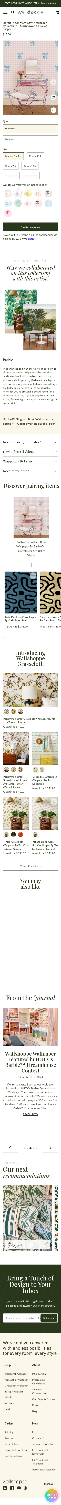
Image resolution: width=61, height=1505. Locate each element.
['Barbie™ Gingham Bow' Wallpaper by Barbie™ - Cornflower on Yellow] (28, 193)
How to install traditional (40, 1461)
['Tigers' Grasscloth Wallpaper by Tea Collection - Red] (20, 834)
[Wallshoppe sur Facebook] (12, 1489)
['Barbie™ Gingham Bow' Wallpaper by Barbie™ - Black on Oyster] (48, 193)
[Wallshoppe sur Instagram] (5, 1489)
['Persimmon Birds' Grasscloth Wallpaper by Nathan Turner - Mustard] (30, 690)
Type (5, 121)
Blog (34, 1411)
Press (35, 1405)
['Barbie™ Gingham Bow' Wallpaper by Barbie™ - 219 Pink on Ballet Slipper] (8, 213)
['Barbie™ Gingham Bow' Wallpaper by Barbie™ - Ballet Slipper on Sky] (48, 203)
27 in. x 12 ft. (11, 175)
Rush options (12, 1444)
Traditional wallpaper (16, 1374)
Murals (8, 1397)
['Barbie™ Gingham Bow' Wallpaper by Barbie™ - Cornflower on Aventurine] (18, 203)
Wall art (9, 1403)
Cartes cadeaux (13, 1456)
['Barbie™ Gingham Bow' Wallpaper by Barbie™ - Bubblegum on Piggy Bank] (28, 203)
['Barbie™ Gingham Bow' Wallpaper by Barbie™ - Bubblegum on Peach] (38, 193)
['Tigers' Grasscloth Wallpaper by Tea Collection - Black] (13, 834)
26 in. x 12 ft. (30, 165)
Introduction (39, 1374)
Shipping (9, 1432)
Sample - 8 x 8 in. (13, 156)
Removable (10, 128)
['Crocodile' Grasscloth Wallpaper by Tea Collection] (45, 748)
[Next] (50, 1148)
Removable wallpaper (16, 1380)
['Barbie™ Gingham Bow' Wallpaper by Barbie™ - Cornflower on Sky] (8, 203)
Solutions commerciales (39, 1391)
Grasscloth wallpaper (16, 1385)
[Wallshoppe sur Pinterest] (25, 1488)
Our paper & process (43, 1399)
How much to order (16, 1450)
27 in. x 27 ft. (31, 175)
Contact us (38, 1438)
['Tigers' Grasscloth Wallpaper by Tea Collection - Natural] (16, 813)
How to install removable (40, 1452)
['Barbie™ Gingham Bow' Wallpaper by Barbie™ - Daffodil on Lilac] (8, 193)
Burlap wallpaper (14, 1391)
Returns (9, 1438)
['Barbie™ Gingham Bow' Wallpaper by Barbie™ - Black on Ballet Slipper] (38, 203)
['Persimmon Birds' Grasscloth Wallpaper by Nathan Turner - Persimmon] (13, 711)
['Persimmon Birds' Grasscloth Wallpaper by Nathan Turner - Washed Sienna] (20, 711)
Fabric (8, 1409)
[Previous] (10, 1148)
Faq (34, 1432)
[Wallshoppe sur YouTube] (19, 1489)
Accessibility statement (44, 1469)
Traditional (10, 139)
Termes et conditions (43, 1444)
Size (5, 149)
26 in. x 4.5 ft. (35, 156)
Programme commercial (38, 1381)
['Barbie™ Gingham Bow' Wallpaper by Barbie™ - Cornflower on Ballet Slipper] (18, 193)
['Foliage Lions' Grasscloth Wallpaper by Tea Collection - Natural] (45, 813)
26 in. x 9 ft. (10, 165)
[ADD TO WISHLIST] (53, 97)
